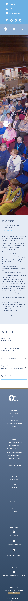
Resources (14, 487)
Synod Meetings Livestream (14, 442)
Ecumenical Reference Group (14, 483)
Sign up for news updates (14, 598)
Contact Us (14, 508)
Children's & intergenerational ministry (14, 427)
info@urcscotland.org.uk (14, 8)
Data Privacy (14, 511)
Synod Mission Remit (14, 458)
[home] (5, 29)
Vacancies (14, 515)
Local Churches (14, 479)
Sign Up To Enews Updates (14, 423)
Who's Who (14, 505)
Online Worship (14, 420)
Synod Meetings (14, 445)
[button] (22, 29)
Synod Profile (14, 501)
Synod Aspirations (14, 413)
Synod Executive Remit (14, 455)
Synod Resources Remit (14, 465)
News (14, 416)
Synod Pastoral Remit (14, 462)
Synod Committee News (14, 449)
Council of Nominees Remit (14, 452)
